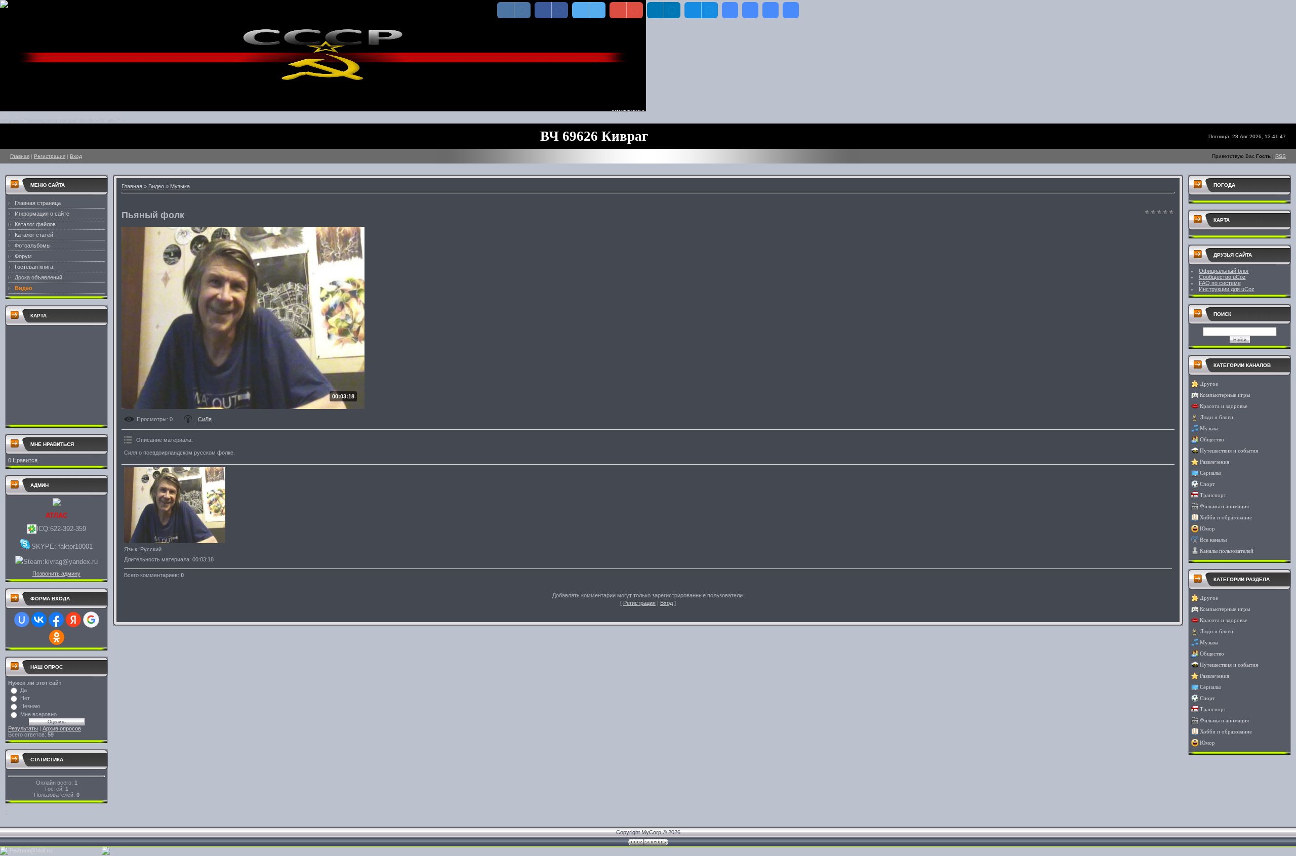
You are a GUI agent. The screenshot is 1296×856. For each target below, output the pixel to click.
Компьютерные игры (1225, 395)
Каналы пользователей (1226, 551)
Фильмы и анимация (1224, 506)
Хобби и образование (1226, 517)
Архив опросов (62, 728)
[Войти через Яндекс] (73, 619)
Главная (19, 156)
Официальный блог (1224, 271)
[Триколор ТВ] (4, 853)
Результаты (23, 728)
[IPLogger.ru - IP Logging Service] (106, 853)
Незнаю (30, 706)
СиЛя (205, 419)
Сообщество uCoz (1222, 277)
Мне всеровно (38, 714)
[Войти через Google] (91, 620)
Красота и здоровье (1223, 406)
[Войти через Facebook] (56, 619)
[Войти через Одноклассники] (56, 637)
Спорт (1207, 484)
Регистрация (49, 156)
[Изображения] (174, 505)
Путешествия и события (1229, 451)
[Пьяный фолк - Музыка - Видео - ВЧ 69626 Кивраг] (730, 10)
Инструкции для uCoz (1226, 289)
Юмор (1207, 529)
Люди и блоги (1216, 417)
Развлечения (1214, 462)
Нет (25, 698)
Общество (1212, 439)
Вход (76, 156)
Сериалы (1210, 473)
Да (23, 690)
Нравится (25, 460)
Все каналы (1213, 540)
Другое (1209, 384)
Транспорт (1213, 495)
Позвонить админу (56, 573)
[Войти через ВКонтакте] (39, 619)
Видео (156, 186)
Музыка (180, 186)
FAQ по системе (1220, 283)
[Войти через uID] (21, 619)
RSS (1280, 156)
